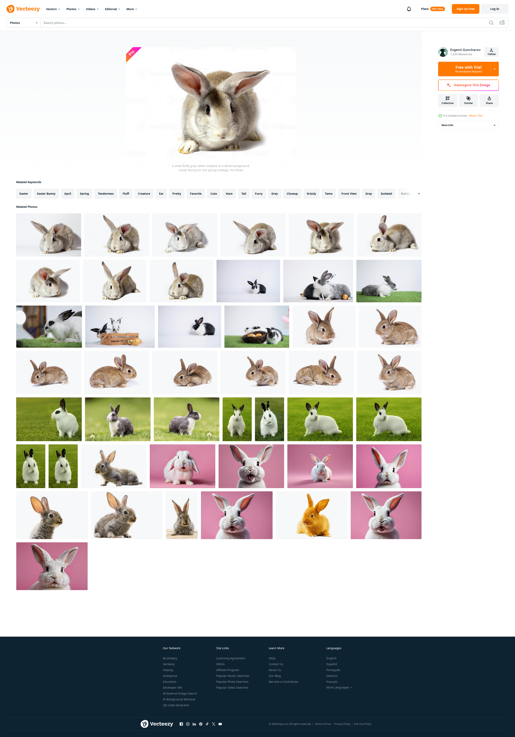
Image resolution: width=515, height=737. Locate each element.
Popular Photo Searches (232, 682)
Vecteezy (169, 664)
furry (258, 193)
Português (333, 670)
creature (144, 193)
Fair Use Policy (362, 724)
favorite (196, 193)
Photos (71, 9)
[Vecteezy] (23, 9)
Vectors (51, 9)
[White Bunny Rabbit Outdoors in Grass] (49, 419)
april (67, 193)
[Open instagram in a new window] (187, 723)
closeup (292, 193)
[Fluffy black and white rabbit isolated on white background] (248, 281)
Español (331, 664)
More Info (447, 125)
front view (349, 193)
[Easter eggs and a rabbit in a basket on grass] (256, 327)
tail (243, 193)
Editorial (111, 9)
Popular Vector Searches (232, 676)
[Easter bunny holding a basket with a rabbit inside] (120, 327)
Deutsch (332, 676)
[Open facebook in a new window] (181, 723)
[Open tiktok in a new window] (207, 723)
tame (328, 193)
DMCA (220, 664)
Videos (90, 9)
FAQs (272, 658)
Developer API (172, 687)
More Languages (337, 687)
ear (161, 193)
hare (229, 193)
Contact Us (276, 664)
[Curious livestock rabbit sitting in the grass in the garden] (118, 419)
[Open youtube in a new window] (220, 723)
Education (169, 682)
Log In (494, 9)
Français (332, 682)
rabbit (405, 193)
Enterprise (170, 676)
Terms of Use (323, 724)
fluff (126, 193)
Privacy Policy (342, 724)
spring (84, 193)
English (331, 658)
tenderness (106, 193)
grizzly (311, 193)
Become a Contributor (283, 682)
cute (213, 193)
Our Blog (275, 676)
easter (23, 193)
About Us (275, 670)
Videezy (168, 670)
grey (274, 193)
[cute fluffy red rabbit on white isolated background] (311, 515)
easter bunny (46, 193)
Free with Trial (468, 69)
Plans (425, 9)
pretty (176, 193)
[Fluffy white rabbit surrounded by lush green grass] (389, 281)
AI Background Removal (179, 699)
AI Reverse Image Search (180, 693)
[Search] (491, 22)
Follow (492, 54)
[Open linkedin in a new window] (194, 723)
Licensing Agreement (230, 658)
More (130, 9)
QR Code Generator (176, 705)
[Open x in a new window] (213, 723)
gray (368, 193)
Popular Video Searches (232, 687)
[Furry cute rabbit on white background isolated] (114, 466)
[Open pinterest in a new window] (200, 723)
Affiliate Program (227, 670)
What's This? (476, 115)
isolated (386, 193)
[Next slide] (415, 194)
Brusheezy (170, 658)
